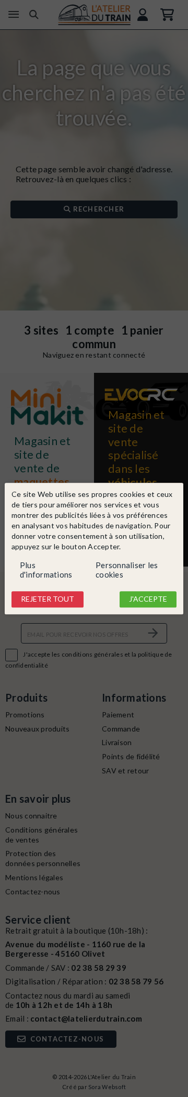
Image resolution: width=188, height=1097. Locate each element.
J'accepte (148, 599)
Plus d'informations (46, 570)
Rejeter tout (47, 599)
